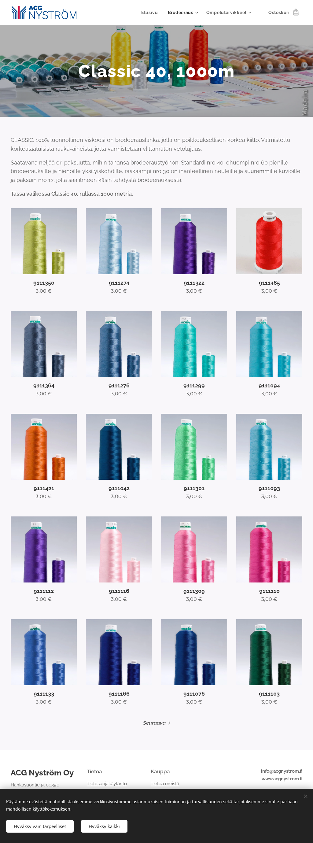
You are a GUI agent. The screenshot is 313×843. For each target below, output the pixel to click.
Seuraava (154, 723)
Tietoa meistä (165, 783)
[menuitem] (151, 12)
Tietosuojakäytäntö (107, 783)
